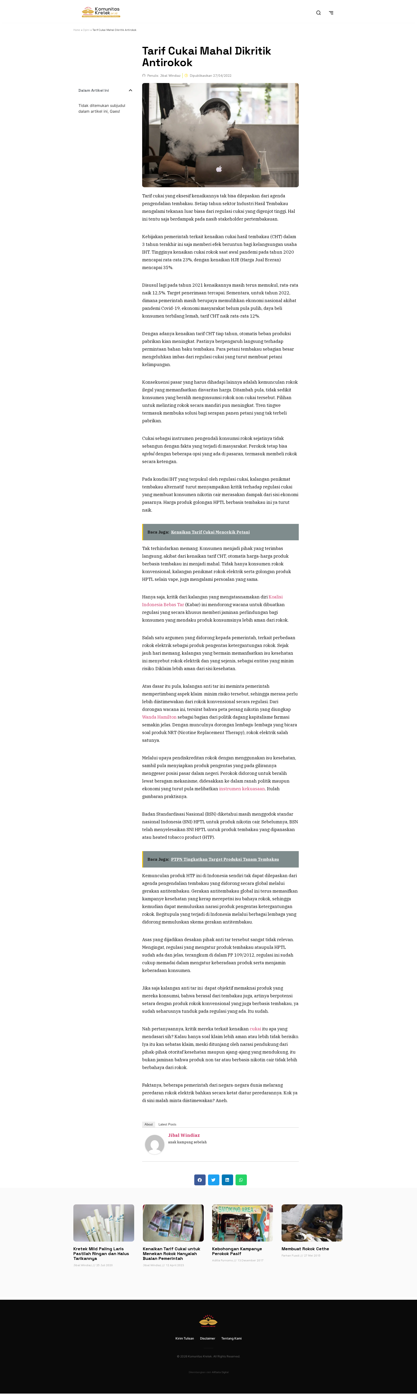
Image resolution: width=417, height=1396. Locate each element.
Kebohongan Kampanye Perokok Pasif (237, 1251)
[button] (130, 90)
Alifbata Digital (220, 1372)
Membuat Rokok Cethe (305, 1248)
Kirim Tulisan (184, 1338)
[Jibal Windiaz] (154, 1152)
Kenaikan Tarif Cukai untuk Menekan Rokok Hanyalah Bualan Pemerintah (171, 1253)
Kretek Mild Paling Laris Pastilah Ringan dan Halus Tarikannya (101, 1253)
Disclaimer (207, 1338)
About (149, 1124)
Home (76, 30)
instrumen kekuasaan (241, 789)
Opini (86, 30)
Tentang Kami (231, 1338)
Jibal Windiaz (184, 1135)
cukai (255, 1029)
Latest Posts (167, 1124)
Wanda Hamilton (159, 717)
